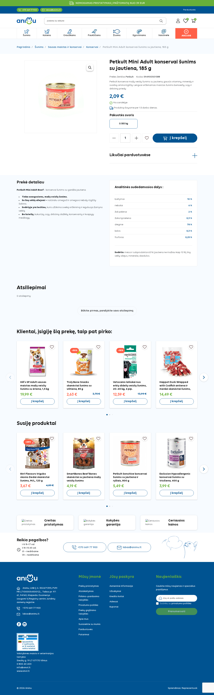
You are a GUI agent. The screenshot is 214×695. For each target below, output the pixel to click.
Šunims (39, 47)
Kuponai (114, 607)
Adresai (114, 601)
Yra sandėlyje (120, 102)
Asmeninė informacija (121, 586)
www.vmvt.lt (23, 671)
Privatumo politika (88, 605)
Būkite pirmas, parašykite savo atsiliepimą (107, 310)
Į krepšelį (37, 401)
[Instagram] (24, 624)
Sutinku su (175, 603)
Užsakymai (115, 591)
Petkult (130, 77)
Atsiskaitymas (86, 591)
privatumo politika (181, 603)
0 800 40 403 (24, 664)
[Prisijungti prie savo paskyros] (178, 21)
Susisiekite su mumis (89, 624)
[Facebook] (19, 624)
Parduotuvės (189, 10)
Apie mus (83, 619)
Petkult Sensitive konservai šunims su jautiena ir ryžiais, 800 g (130, 477)
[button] (193, 21)
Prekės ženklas (117, 77)
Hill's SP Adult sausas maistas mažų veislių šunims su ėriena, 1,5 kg (34, 385)
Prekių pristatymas (89, 586)
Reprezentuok (189, 688)
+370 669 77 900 (87, 547)
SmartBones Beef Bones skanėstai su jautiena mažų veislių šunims (84, 477)
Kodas (139, 77)
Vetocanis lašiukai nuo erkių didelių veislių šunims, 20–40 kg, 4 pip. (130, 385)
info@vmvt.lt (23, 667)
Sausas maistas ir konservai (65, 47)
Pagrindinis (23, 47)
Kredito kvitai (117, 596)
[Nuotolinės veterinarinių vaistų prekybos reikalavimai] (27, 642)
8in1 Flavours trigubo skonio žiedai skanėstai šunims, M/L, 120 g (34, 477)
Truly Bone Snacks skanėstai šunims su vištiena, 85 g (79, 385)
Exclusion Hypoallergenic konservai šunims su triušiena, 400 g (174, 477)
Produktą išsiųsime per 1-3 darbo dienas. (135, 108)
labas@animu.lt (132, 547)
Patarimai (84, 634)
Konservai (92, 47)
